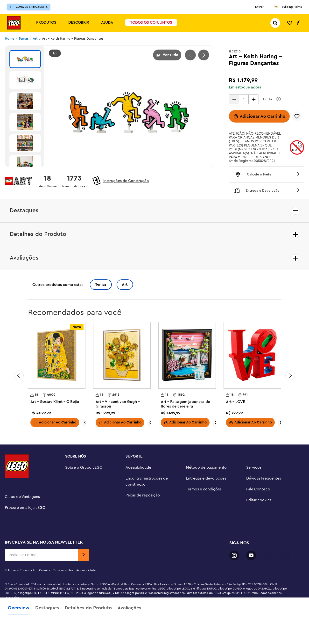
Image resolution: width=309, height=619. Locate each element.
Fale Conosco (258, 489)
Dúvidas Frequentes (263, 478)
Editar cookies (258, 500)
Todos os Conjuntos (151, 22)
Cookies (44, 570)
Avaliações (129, 607)
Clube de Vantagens (22, 497)
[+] (254, 99)
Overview (18, 607)
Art (35, 38)
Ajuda (107, 22)
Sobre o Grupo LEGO (84, 467)
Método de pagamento (206, 467)
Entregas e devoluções (206, 478)
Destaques (47, 607)
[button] (266, 174)
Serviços (253, 467)
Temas (23, 38)
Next (203, 55)
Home (9, 38)
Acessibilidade (138, 467)
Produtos (46, 22)
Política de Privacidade (20, 570)
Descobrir (78, 22)
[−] (234, 99)
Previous (190, 55)
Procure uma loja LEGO (25, 508)
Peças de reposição (143, 495)
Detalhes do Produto (88, 607)
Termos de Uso (63, 570)
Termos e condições (204, 489)
